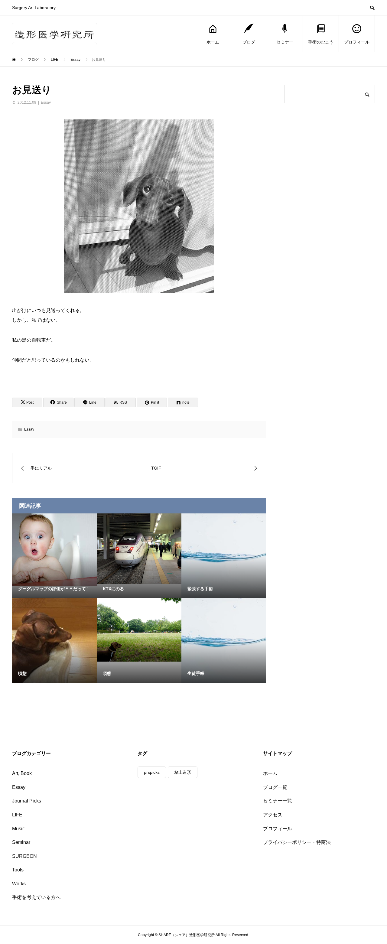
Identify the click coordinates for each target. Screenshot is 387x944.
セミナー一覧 (277, 800)
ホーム (213, 42)
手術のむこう (320, 42)
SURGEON (24, 856)
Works (19, 883)
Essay (46, 102)
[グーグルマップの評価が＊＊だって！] (54, 549)
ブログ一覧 (275, 787)
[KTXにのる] (139, 548)
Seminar (21, 842)
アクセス (272, 814)
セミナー (284, 42)
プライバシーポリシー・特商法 (297, 842)
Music (18, 828)
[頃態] (139, 630)
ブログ (248, 42)
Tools (18, 869)
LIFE (17, 814)
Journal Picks (26, 800)
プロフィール (356, 42)
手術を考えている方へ (36, 897)
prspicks (152, 772)
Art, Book (22, 773)
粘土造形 (182, 772)
